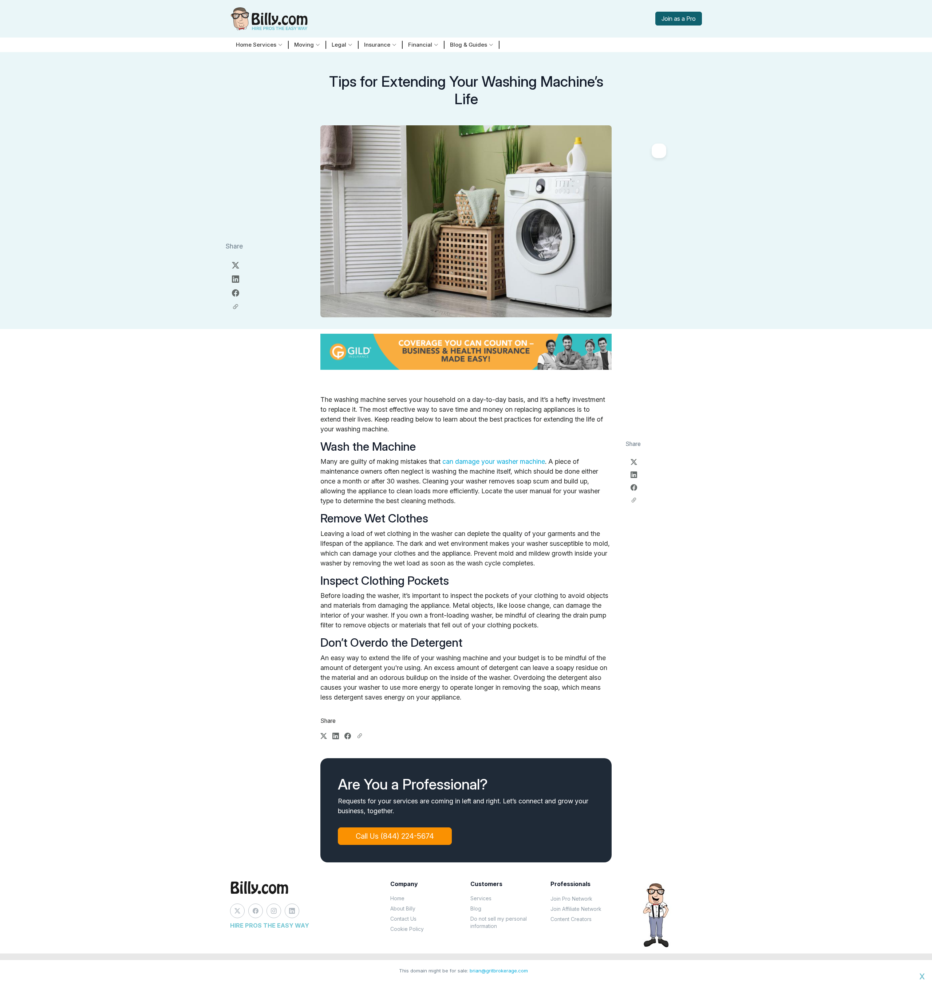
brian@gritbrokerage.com (499, 971)
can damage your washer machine (493, 461)
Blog (475, 908)
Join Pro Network (571, 899)
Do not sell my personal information (498, 922)
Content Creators (571, 919)
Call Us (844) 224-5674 (395, 836)
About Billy (402, 908)
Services (480, 898)
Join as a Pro (679, 18)
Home (397, 898)
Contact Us (403, 919)
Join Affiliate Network (575, 909)
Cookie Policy (407, 929)
